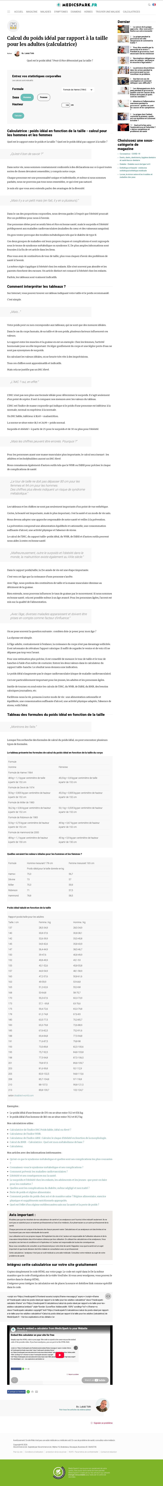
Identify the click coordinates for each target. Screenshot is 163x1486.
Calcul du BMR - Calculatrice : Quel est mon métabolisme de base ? (47, 1142)
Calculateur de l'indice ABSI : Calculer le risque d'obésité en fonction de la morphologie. (58, 1138)
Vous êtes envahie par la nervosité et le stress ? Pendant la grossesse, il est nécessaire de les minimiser (142, 50)
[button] (8, 12)
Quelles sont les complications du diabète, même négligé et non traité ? (50, 1188)
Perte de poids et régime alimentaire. (30, 1192)
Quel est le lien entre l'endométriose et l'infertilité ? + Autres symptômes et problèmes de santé (143, 128)
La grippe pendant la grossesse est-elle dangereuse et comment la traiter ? (141, 40)
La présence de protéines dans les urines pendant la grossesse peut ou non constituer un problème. (142, 71)
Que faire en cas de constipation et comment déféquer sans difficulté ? (141, 81)
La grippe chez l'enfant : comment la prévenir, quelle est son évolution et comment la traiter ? (142, 117)
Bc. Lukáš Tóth (28, 53)
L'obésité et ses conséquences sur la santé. (33, 1175)
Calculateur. (16, 1146)
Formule (17, 89)
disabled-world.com (24, 1095)
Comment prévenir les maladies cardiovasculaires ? (39, 1171)
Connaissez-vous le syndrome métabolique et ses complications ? (46, 1167)
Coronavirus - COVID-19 (130, 154)
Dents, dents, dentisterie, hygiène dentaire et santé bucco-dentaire (138, 158)
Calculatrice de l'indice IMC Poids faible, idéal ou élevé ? (40, 1129)
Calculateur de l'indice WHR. (25, 1133)
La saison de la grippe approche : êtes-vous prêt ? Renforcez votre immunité (141, 29)
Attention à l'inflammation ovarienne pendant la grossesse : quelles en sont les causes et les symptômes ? (142, 105)
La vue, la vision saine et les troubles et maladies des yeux (136, 175)
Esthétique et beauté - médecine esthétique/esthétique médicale (133, 169)
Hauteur (17, 104)
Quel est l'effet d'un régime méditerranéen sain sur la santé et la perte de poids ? (54, 1204)
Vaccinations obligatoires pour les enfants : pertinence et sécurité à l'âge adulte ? (142, 60)
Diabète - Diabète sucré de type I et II (135, 164)
